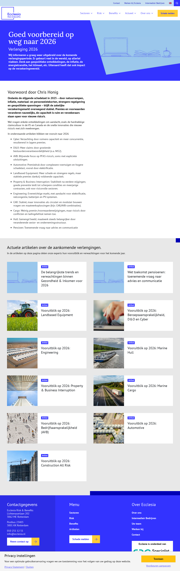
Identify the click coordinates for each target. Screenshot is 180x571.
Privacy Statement (14, 567)
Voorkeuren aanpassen (158, 566)
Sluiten (30, 567)
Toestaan (158, 558)
